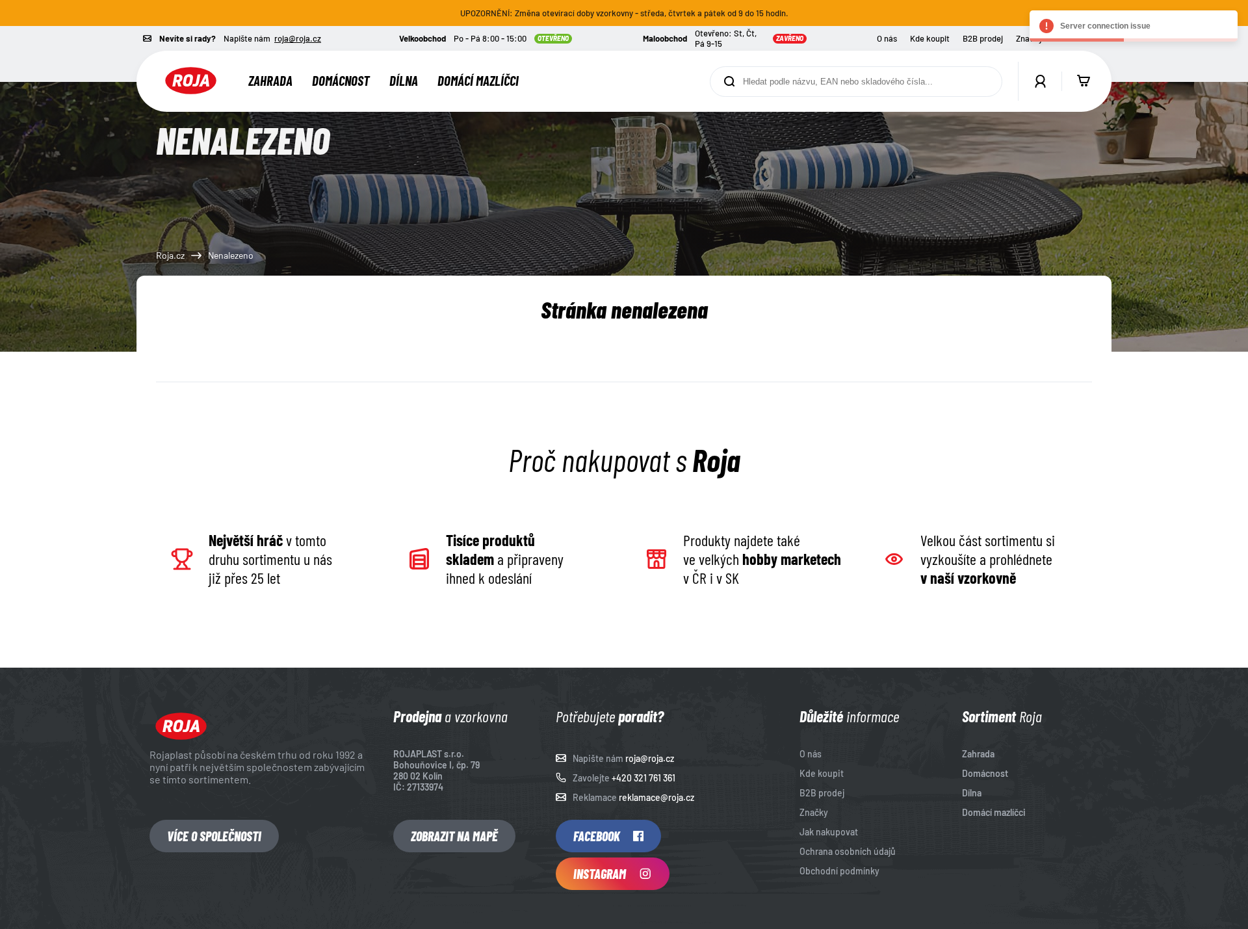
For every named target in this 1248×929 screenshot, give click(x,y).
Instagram (599, 874)
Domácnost (341, 80)
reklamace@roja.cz (656, 797)
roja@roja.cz (297, 38)
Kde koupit (930, 38)
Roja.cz (170, 255)
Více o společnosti (214, 836)
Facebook (596, 836)
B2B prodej (983, 38)
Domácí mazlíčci (478, 80)
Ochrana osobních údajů (848, 851)
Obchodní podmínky (839, 870)
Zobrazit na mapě (454, 836)
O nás (887, 38)
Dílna (403, 80)
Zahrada (270, 80)
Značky (814, 812)
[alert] (1134, 26)
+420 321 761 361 (643, 777)
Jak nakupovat (829, 831)
